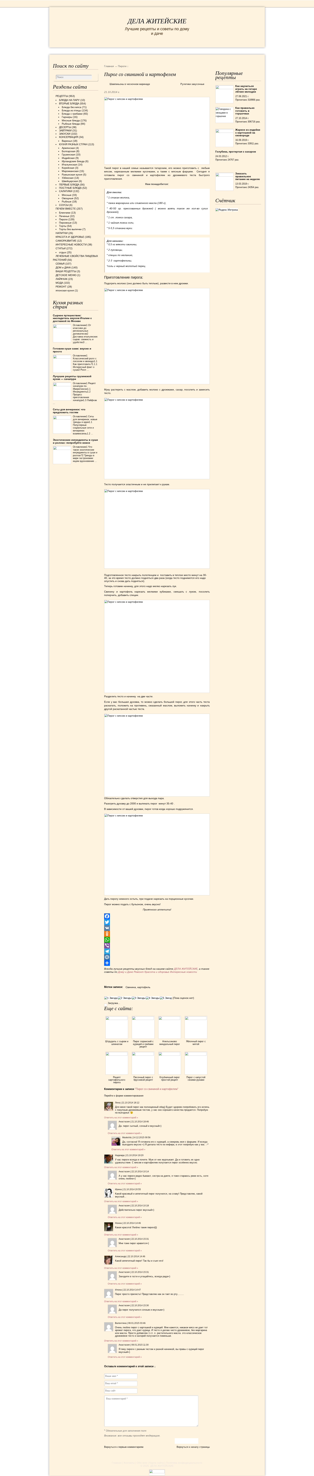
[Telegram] (157, 951)
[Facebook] (157, 916)
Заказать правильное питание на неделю (247, 176)
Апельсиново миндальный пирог (169, 1042)
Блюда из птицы (71, 110)
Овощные (67, 198)
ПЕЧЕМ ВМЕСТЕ (66, 208)
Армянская (68, 147)
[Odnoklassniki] (157, 934)
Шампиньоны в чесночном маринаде (130, 84)
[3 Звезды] (139, 998)
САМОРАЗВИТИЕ (66, 240)
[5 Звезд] (166, 998)
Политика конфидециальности (184, 1462)
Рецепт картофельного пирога (116, 1080)
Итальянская (69, 164)
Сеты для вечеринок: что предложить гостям (69, 411)
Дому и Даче (125, 971)
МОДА (216, 50)
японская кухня (65, 290)
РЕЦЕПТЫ (60, 50)
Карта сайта (156, 1462)
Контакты (129, 1462)
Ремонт (139, 971)
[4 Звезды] (153, 998)
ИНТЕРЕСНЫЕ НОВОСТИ (142, 50)
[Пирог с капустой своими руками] (196, 1054)
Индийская (68, 158)
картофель (143, 987)
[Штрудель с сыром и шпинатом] (116, 1019)
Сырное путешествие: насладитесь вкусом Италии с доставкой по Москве (72, 318)
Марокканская (70, 171)
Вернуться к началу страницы (193, 1447)
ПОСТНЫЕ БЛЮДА (70, 187)
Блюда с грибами (72, 113)
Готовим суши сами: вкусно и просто (72, 350)
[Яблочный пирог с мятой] (196, 1019)
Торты (62, 225)
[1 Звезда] (111, 998)
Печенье (64, 216)
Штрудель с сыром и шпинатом (116, 1042)
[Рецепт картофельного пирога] (116, 1054)
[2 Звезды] (125, 998)
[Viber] (157, 945)
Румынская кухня (72, 174)
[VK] (157, 928)
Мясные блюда (71, 120)
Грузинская (68, 154)
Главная (117, 1462)
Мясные (66, 194)
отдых (62, 252)
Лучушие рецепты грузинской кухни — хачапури (72, 377)
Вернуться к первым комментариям (123, 1447)
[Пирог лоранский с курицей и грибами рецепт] (143, 1019)
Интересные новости (184, 971)
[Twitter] (157, 922)
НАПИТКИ (62, 233)
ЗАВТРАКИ (65, 130)
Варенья (67, 140)
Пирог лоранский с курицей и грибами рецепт (143, 1044)
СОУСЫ (64, 205)
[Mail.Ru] (157, 957)
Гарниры (67, 117)
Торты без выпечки (70, 229)
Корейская (68, 167)
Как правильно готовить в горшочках (245, 110)
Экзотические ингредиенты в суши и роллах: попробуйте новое (75, 441)
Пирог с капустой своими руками (195, 1078)
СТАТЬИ (61, 248)
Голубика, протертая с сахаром (235, 151)
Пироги (63, 219)
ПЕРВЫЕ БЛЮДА (69, 184)
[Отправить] (157, 963)
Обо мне (142, 1462)
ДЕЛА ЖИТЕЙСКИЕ (157, 21)
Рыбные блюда (71, 123)
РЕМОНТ (234, 50)
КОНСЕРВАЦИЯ (68, 137)
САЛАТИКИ (65, 191)
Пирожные (65, 222)
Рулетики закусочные (192, 84)
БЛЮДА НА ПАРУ (69, 100)
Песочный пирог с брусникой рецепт (143, 1078)
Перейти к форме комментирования (123, 1095)
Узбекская (68, 177)
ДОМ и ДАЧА (196, 50)
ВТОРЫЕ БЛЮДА (69, 103)
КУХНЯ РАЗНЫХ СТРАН (73, 144)
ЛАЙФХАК (61, 278)
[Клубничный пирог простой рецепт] (169, 1054)
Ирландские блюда (73, 161)
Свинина (131, 987)
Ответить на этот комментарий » (121, 1117)
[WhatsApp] (157, 940)
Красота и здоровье (156, 971)
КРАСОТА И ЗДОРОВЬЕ (94, 50)
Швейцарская (70, 181)
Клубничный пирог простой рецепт (170, 1078)
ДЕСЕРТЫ (65, 127)
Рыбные (66, 201)
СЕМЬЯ (175, 50)
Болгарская (68, 151)
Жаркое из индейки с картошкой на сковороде (247, 132)
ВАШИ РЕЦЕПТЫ (66, 271)
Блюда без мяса (71, 107)
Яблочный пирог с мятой (196, 1042)
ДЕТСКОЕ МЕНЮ (66, 275)
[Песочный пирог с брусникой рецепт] (143, 1054)
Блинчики (64, 212)
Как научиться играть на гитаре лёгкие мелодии (246, 89)
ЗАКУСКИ (64, 133)
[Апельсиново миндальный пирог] (169, 1019)
